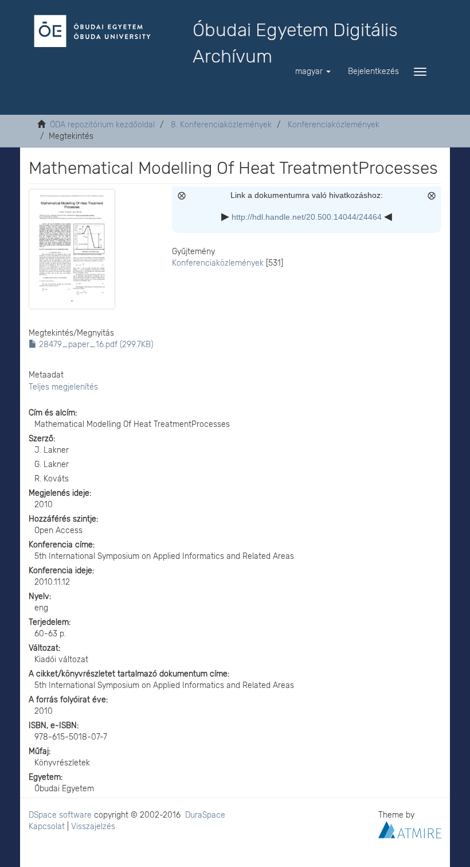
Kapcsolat (47, 826)
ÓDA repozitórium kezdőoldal (102, 125)
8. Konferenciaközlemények (221, 125)
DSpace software (60, 815)
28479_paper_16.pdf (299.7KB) (95, 344)
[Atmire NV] (409, 829)
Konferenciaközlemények (333, 125)
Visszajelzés (93, 826)
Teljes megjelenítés (63, 387)
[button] (313, 71)
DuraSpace (205, 815)
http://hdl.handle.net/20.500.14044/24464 (307, 216)
